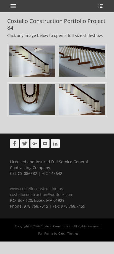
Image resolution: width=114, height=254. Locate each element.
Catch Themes (68, 233)
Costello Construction (56, 226)
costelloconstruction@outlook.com (41, 194)
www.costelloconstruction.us (36, 188)
